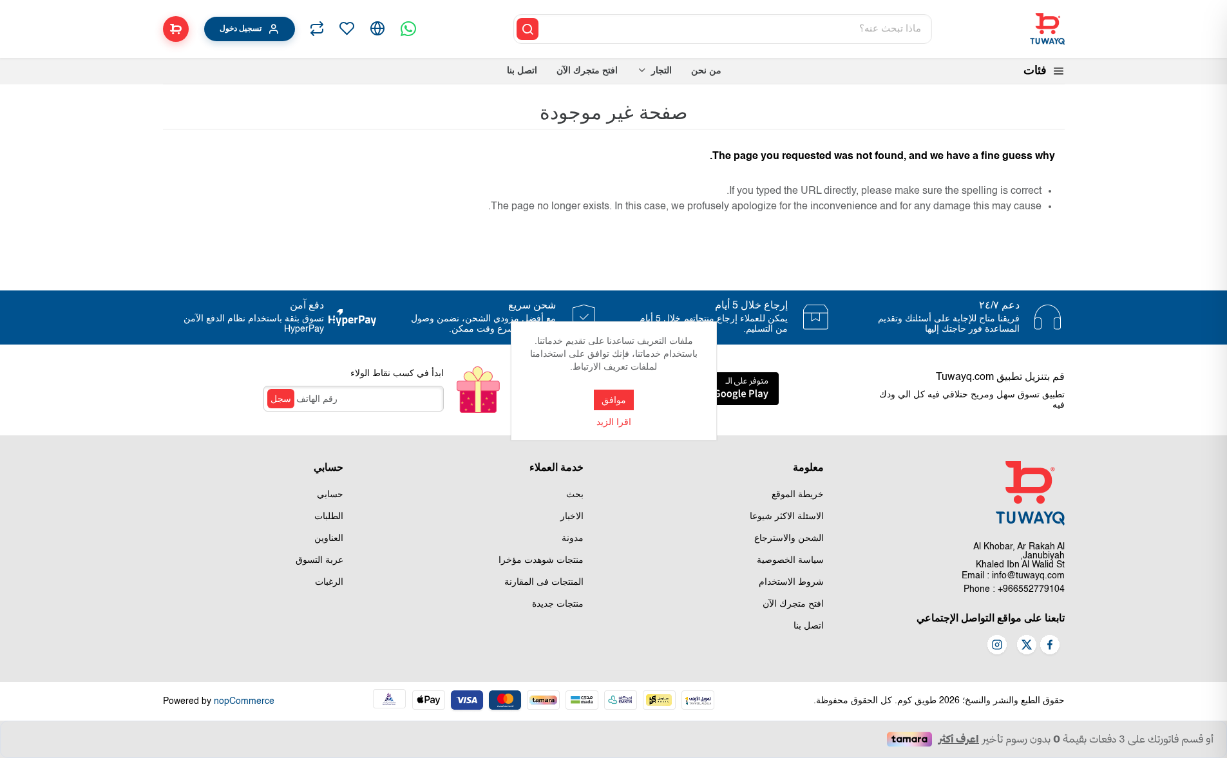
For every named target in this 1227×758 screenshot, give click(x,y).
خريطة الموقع (798, 494)
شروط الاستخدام (791, 582)
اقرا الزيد (613, 422)
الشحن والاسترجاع (789, 538)
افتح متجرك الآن (793, 604)
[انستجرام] (997, 646)
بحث (575, 494)
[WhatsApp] (408, 29)
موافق (614, 400)
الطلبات (328, 516)
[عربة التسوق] (176, 29)
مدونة (573, 538)
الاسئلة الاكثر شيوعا (787, 516)
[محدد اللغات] (377, 29)
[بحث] (527, 29)
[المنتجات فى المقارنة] (316, 29)
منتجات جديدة (558, 604)
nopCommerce (244, 701)
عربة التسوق (319, 560)
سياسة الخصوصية (790, 560)
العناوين (328, 538)
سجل (281, 398)
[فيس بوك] (1049, 646)
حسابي (330, 494)
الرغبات (329, 582)
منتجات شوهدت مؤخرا (541, 560)
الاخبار (572, 516)
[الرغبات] (346, 29)
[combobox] (736, 29)
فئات (1035, 71)
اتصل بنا (809, 625)
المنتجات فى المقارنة (544, 582)
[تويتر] (1026, 646)
